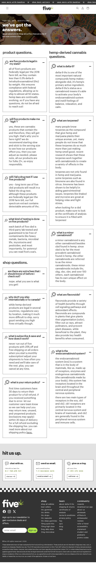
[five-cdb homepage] (12, 503)
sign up (32, 530)
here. (29, 432)
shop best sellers (40, 2)
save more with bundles (67, 2)
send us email (42, 476)
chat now (9, 476)
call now (71, 476)
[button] (7, 8)
